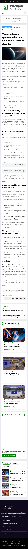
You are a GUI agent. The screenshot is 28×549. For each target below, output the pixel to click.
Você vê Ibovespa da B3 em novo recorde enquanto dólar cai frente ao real (13, 374)
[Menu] (2, 13)
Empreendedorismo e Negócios (10, 523)
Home (7, 540)
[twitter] (9, 298)
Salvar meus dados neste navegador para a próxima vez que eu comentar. (13, 452)
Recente (6, 463)
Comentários (4, 420)
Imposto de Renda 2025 (8, 530)
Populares (15, 463)
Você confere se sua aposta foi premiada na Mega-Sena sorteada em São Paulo (13, 309)
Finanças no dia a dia (8, 526)
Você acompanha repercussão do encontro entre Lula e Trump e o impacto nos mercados (11, 316)
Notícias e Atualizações (7, 27)
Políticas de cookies (10, 543)
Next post (5, 313)
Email (3, 442)
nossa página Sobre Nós (12, 292)
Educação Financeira (7, 520)
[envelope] (17, 298)
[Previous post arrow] (24, 308)
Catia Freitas (18, 27)
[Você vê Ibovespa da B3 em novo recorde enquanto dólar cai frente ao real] (14, 363)
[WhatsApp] (24, 298)
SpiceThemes (14, 546)
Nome (3, 434)
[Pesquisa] (25, 13)
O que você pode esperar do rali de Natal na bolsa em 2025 (18, 493)
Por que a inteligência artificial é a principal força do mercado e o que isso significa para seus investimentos (13, 345)
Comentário (6, 466)
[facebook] (5, 298)
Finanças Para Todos (16, 545)
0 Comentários (15, 29)
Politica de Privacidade (6, 541)
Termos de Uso (14, 541)
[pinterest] (21, 298)
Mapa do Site (17, 543)
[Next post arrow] (24, 316)
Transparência (21, 541)
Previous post (6, 306)
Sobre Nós (18, 540)
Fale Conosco (12, 540)
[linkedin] (12, 298)
